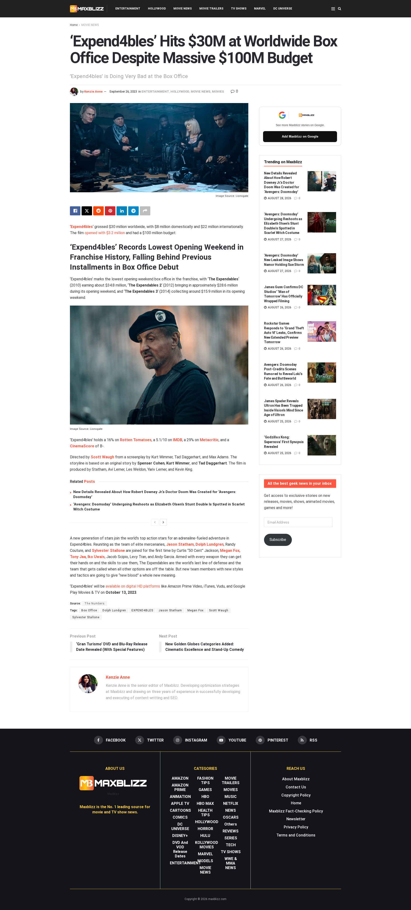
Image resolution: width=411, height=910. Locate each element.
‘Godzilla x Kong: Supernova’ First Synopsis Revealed (284, 441)
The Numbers (94, 603)
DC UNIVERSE (282, 8)
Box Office (89, 610)
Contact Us (296, 787)
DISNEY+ (180, 835)
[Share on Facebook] (75, 210)
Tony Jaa (78, 556)
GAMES (205, 789)
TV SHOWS (238, 8)
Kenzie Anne (93, 91)
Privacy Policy (296, 827)
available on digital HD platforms (133, 586)
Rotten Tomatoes (136, 440)
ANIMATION (180, 796)
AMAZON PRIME (180, 787)
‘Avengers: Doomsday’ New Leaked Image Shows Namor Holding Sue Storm (284, 260)
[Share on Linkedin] (122, 210)
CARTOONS (180, 810)
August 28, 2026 (279, 198)
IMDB (177, 440)
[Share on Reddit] (98, 210)
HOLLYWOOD (157, 8)
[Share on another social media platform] (145, 210)
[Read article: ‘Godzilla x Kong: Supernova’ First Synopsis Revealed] (322, 445)
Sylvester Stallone (108, 550)
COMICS (180, 817)
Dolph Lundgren (210, 544)
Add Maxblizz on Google (300, 136)
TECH (231, 845)
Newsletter (295, 819)
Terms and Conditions (295, 835)
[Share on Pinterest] (110, 210)
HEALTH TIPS (205, 812)
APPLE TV (180, 803)
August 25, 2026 (279, 421)
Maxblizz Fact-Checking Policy (296, 811)
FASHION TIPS (205, 780)
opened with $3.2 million (105, 233)
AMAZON (180, 778)
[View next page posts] (163, 522)
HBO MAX (205, 803)
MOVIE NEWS (182, 8)
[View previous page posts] (154, 522)
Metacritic (209, 440)
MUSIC (231, 796)
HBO (205, 796)
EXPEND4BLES (142, 610)
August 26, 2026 (279, 307)
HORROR (205, 828)
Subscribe (277, 539)
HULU (205, 835)
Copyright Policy (296, 795)
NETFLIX (230, 803)
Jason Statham (170, 610)
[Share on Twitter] (87, 210)
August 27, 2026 (279, 239)
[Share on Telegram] (133, 210)
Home (74, 25)
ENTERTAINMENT (127, 8)
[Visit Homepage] (87, 8)
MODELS (205, 861)
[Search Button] (339, 8)
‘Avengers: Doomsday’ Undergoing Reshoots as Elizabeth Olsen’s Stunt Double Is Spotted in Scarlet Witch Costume (283, 223)
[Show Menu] (333, 8)
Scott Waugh (102, 457)
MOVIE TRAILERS (211, 8)
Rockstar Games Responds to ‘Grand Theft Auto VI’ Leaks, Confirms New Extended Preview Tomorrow (284, 332)
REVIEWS (231, 831)
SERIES (230, 838)
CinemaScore (82, 446)
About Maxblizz (296, 779)
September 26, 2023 (123, 91)
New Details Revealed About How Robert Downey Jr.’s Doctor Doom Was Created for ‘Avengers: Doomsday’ (281, 182)
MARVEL (260, 8)
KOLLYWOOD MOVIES (206, 844)
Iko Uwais (96, 556)
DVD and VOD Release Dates (180, 849)
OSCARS (231, 817)
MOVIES (218, 91)
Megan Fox (230, 550)
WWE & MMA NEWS (231, 863)
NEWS (230, 810)
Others (230, 824)
